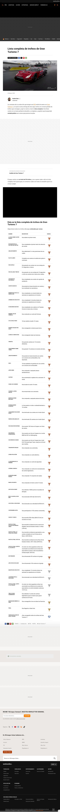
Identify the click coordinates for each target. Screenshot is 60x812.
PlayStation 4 (44, 748)
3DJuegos (17, 771)
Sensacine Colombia (30, 801)
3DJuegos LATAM (18, 799)
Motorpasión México (52, 799)
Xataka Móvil (6, 773)
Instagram (18, 727)
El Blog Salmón (18, 785)
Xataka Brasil (6, 801)
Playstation (26, 38)
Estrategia (25, 5)
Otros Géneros (6, 739)
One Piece (40, 38)
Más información (39, 810)
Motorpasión (50, 771)
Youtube (15, 727)
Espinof (27, 773)
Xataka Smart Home (7, 777)
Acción (18, 5)
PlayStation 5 (25, 748)
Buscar (54, 758)
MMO (23, 742)
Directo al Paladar (40, 771)
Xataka (4, 771)
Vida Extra (17, 773)
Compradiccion (6, 789)
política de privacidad (20, 718)
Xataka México (6, 799)
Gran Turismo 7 (42, 623)
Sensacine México (29, 799)
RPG (6, 5)
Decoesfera (5, 787)
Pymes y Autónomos (19, 787)
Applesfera (5, 775)
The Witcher (47, 38)
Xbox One (43, 745)
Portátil (53, 38)
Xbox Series (25, 745)
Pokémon (7, 38)
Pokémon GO (44, 5)
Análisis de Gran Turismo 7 (16, 173)
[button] (16, 99)
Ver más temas (7, 752)
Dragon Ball (19, 38)
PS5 (35, 104)
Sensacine (28, 771)
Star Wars (13, 38)
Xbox (35, 38)
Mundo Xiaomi (6, 779)
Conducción (23, 623)
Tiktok (24, 727)
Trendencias (6, 785)
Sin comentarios (13, 57)
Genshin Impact (34, 5)
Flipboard (24, 58)
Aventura (11, 5)
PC (4, 745)
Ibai (31, 38)
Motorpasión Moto (52, 773)
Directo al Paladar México (40, 800)
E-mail (26, 58)
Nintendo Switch (7, 748)
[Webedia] (56, 1)
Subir (52, 764)
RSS (21, 727)
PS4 (30, 623)
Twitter (57, 5)
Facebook (55, 5)
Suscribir (27, 715)
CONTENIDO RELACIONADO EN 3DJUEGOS (17, 171)
